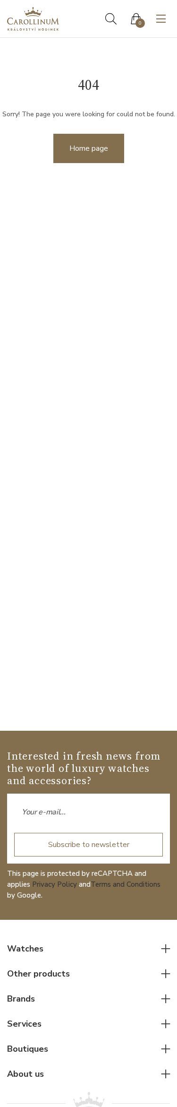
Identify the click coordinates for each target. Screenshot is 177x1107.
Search (111, 19)
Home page (88, 148)
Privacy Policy (54, 884)
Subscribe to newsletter (88, 844)
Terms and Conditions (125, 884)
